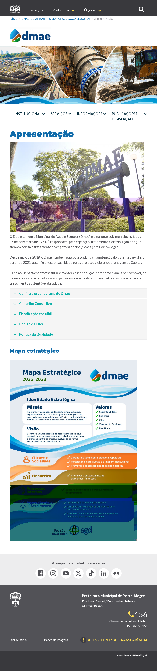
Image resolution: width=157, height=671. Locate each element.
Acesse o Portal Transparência (117, 640)
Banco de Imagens (56, 640)
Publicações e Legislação (125, 116)
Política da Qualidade (36, 334)
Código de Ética (31, 324)
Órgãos (90, 10)
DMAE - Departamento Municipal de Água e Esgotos (56, 18)
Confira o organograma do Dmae (44, 293)
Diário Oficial (18, 640)
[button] (141, 9)
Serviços (36, 10)
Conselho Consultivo (35, 303)
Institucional (27, 114)
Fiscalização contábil (35, 314)
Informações (89, 114)
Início (14, 18)
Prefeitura (60, 10)
